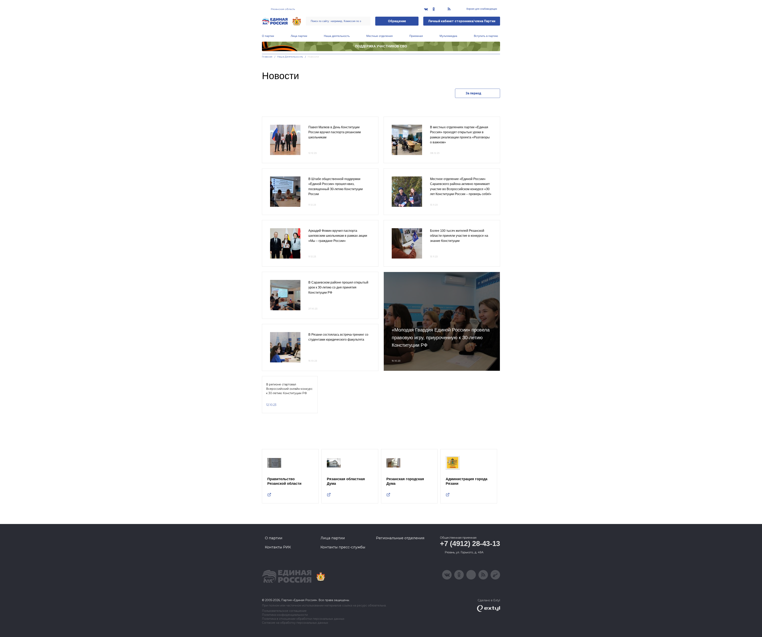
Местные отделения (379, 35)
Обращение (397, 21)
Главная (267, 56)
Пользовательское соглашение (284, 611)
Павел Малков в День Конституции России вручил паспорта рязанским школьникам (334, 132)
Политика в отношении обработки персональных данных (303, 619)
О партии (268, 35)
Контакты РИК (278, 547)
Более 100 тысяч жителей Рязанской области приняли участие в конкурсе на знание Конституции (459, 235)
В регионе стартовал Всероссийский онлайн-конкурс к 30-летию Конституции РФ (289, 389)
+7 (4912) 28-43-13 (470, 543)
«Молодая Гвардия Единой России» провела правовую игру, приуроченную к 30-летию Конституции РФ (441, 337)
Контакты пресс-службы (342, 547)
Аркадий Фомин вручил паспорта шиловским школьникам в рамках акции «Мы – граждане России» (337, 235)
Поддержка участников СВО (381, 46)
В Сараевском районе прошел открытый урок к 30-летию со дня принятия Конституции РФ (338, 287)
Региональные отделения (400, 538)
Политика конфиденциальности (285, 615)
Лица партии (299, 35)
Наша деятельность (337, 35)
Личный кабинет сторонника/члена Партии (461, 21)
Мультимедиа (448, 35)
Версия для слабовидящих (481, 9)
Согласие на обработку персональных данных (295, 623)
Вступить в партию (486, 35)
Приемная (416, 35)
